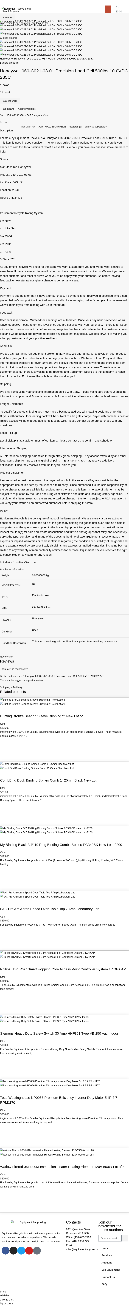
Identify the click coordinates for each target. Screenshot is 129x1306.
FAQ (104, 1284)
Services (106, 1255)
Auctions (106, 1262)
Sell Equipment (110, 1270)
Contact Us (108, 1277)
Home (105, 1248)
